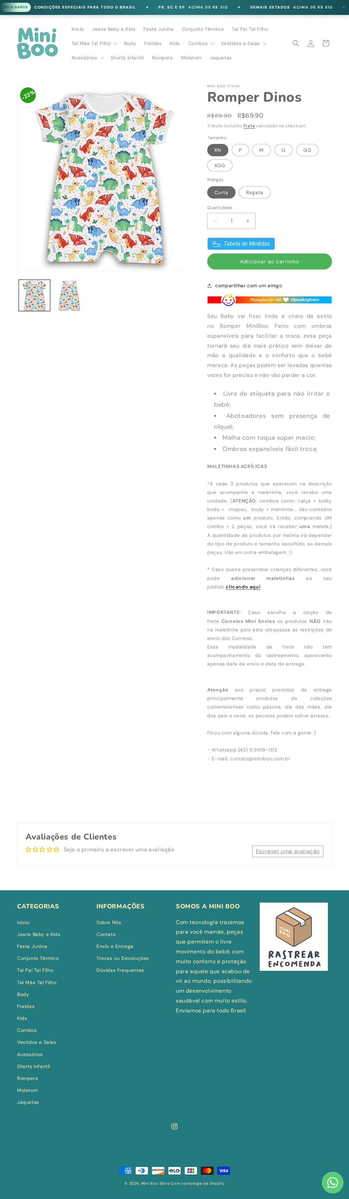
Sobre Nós (108, 922)
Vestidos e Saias (36, 1042)
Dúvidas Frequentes (120, 970)
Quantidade (219, 207)
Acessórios (30, 1054)
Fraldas (25, 1006)
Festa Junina (32, 946)
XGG (219, 165)
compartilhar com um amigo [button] (248, 285)
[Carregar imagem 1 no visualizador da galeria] (34, 295)
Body (23, 994)
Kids (22, 1018)
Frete (249, 126)
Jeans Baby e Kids (38, 934)
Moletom (27, 1090)
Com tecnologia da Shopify (198, 1183)
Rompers (27, 1078)
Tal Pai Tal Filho (35, 970)
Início (23, 922)
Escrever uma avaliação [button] (288, 851)
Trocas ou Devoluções (122, 958)
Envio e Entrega (115, 946)
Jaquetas (28, 1102)
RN (217, 150)
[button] (93, 43)
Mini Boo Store (155, 1183)
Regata (254, 192)
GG (307, 150)
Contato (106, 934)
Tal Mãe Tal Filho (36, 982)
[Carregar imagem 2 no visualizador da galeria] (69, 295)
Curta (221, 192)
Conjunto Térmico (38, 958)
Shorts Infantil (33, 1066)
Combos (27, 1030)
